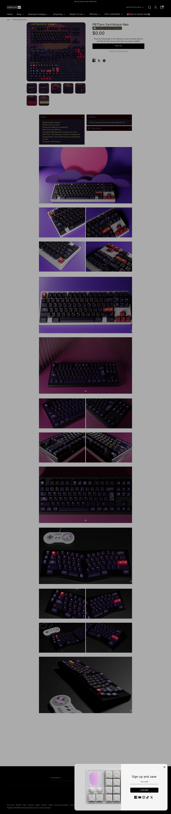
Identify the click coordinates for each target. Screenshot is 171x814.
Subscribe (144, 790)
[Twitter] (151, 797)
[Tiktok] (147, 797)
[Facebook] (135, 797)
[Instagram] (143, 797)
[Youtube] (139, 797)
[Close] (164, 766)
